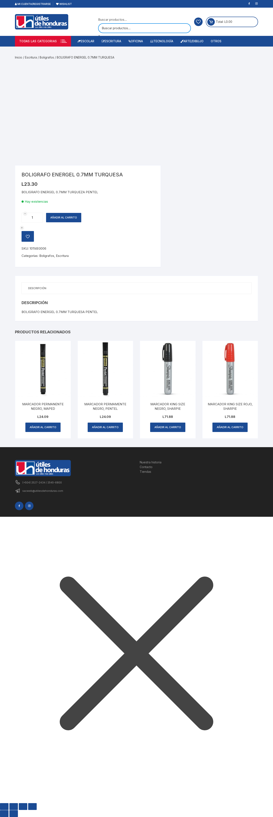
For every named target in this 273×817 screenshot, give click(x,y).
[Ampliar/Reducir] (4, 806)
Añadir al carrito (63, 217)
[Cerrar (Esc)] (32, 806)
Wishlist (65, 4)
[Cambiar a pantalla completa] (13, 806)
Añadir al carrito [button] (43, 427)
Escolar (87, 41)
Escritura (113, 41)
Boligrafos (47, 57)
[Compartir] (23, 806)
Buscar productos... (112, 20)
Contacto (146, 467)
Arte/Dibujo (193, 41)
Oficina (137, 41)
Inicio (18, 57)
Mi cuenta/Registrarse (34, 4)
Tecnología (163, 41)
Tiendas (145, 471)
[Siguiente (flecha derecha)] (13, 813)
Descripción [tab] (37, 288)
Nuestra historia (150, 462)
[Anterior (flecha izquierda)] (4, 813)
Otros (216, 41)
